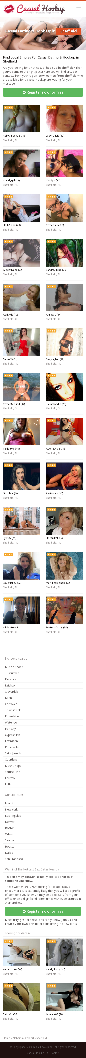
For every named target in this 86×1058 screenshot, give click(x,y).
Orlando (10, 834)
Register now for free (44, 92)
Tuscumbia (12, 673)
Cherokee (11, 704)
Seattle (9, 840)
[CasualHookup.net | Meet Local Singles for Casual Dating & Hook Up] (35, 9)
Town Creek (13, 710)
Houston (10, 846)
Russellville (12, 716)
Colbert (29, 1038)
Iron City (10, 728)
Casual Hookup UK (37, 1053)
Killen (8, 698)
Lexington (11, 741)
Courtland (11, 759)
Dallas (9, 853)
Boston (10, 828)
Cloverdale (12, 691)
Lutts (8, 784)
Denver (9, 822)
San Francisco (14, 859)
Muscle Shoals (14, 667)
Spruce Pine (12, 772)
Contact (55, 1053)
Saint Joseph (13, 753)
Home (6, 1038)
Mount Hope (13, 766)
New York (11, 809)
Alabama (18, 1038)
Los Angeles (13, 815)
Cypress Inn (12, 735)
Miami (9, 803)
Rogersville (12, 747)
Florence (10, 679)
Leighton (10, 685)
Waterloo (11, 722)
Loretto (10, 778)
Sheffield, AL (10, 141)
